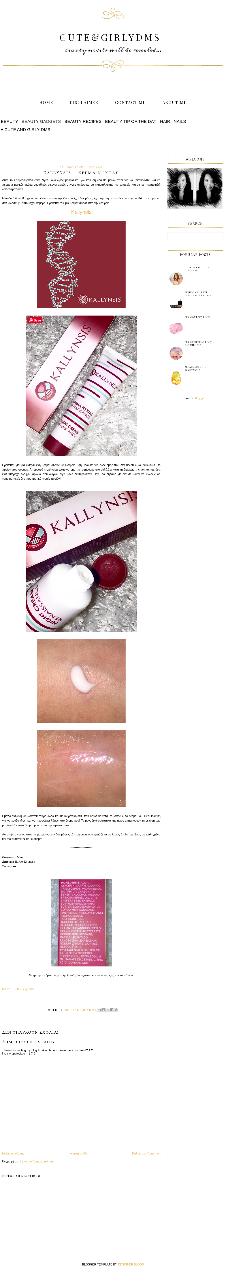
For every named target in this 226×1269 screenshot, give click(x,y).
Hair (165, 121)
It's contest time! (197, 317)
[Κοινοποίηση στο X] (107, 1010)
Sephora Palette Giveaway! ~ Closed (198, 294)
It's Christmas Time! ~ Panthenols (199, 343)
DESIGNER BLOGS (131, 1264)
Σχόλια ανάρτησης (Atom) (36, 1161)
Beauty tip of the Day (130, 121)
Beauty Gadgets (41, 121)
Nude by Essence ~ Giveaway (197, 269)
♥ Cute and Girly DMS (25, 129)
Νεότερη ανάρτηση (14, 1153)
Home (46, 102)
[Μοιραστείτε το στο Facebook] (112, 1010)
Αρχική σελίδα (79, 1153)
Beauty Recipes (83, 121)
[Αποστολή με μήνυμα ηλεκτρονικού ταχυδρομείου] (99, 1010)
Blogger (199, 398)
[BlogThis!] (103, 1010)
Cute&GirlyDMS (110, 37)
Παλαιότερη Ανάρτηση (146, 1153)
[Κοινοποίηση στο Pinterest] (116, 1010)
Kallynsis (81, 212)
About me (174, 102)
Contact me (130, 102)
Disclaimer (84, 102)
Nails (180, 121)
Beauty (9, 121)
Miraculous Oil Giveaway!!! (195, 368)
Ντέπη (6, 989)
